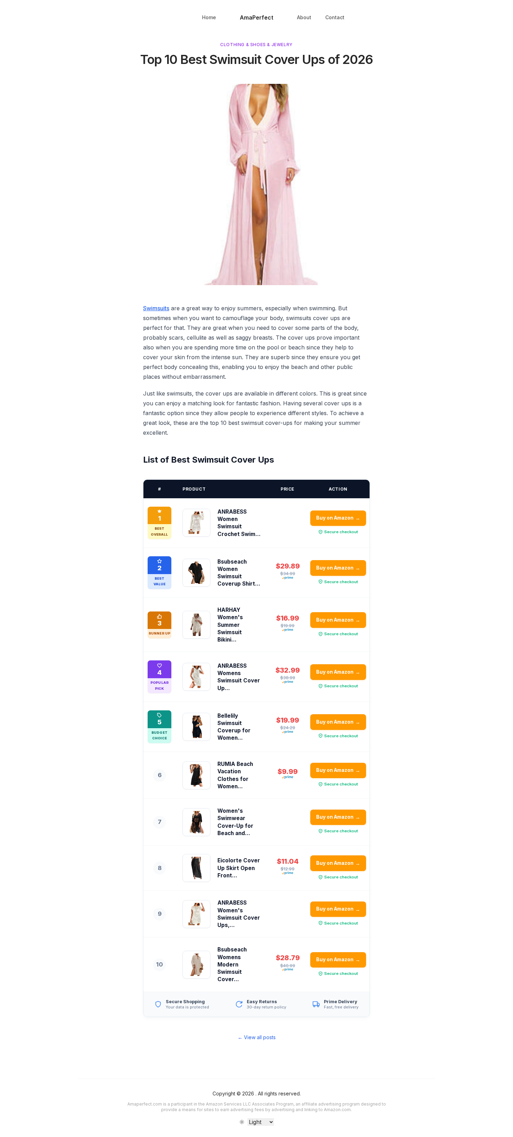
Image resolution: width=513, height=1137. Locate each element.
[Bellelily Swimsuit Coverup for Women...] (196, 727)
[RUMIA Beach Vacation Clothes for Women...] (196, 775)
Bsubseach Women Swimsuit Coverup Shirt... (238, 572)
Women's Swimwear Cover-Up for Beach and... (235, 822)
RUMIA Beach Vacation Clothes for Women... (235, 775)
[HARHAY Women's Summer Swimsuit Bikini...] (196, 625)
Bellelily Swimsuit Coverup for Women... (234, 726)
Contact (334, 17)
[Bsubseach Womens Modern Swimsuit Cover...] (196, 965)
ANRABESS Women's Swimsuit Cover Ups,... (238, 913)
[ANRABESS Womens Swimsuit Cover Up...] (196, 677)
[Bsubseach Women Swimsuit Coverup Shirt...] (196, 573)
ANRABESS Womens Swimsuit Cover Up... (238, 676)
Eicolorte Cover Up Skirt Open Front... (238, 868)
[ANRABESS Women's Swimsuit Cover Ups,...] (196, 914)
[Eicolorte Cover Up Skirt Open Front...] (196, 868)
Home (209, 17)
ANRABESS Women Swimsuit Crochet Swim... (239, 522)
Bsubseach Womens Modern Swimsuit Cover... (232, 964)
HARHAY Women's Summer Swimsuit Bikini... (230, 625)
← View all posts (257, 1037)
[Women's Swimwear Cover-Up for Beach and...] (196, 822)
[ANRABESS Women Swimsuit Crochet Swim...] (196, 523)
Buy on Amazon (338, 518)
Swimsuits (156, 308)
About (304, 17)
